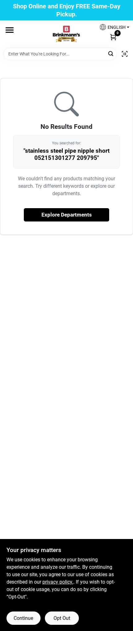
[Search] (111, 53)
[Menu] (10, 30)
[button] (112, 27)
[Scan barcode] (124, 54)
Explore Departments (66, 215)
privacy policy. (57, 582)
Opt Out (62, 618)
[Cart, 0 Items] (113, 36)
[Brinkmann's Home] (66, 34)
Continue (23, 618)
